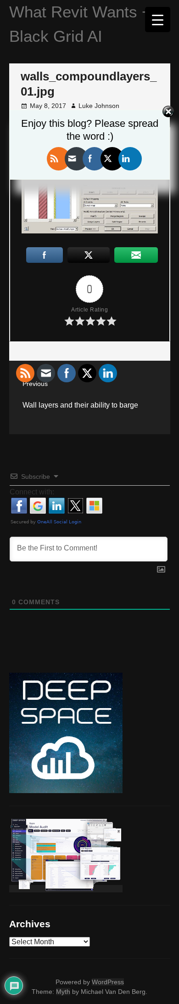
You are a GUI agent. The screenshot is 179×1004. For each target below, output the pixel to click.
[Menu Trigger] (157, 19)
